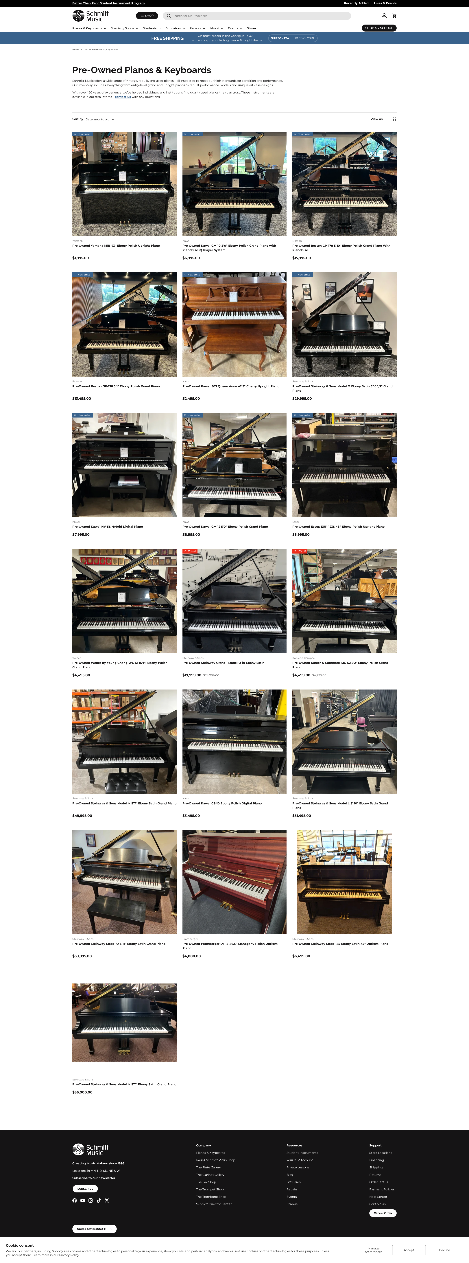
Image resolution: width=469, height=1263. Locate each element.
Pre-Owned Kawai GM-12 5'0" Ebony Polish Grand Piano (225, 526)
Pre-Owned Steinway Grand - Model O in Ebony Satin (223, 663)
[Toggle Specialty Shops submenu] (137, 28)
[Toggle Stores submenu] (259, 28)
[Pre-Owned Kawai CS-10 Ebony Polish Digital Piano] (234, 742)
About (214, 28)
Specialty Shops (122, 28)
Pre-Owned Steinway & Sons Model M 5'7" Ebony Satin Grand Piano (124, 803)
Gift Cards (294, 1182)
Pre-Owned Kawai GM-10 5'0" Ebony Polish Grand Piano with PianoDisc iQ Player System (229, 248)
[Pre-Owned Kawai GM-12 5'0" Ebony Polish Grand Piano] (234, 465)
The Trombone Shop (211, 1196)
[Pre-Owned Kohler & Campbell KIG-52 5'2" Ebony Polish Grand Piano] (344, 601)
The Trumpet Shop (210, 1189)
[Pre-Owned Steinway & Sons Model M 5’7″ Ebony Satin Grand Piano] (124, 1022)
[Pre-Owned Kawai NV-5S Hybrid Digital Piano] (124, 465)
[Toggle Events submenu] (241, 28)
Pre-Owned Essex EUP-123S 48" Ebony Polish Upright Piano (338, 526)
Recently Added (356, 3)
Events (233, 28)
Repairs (195, 28)
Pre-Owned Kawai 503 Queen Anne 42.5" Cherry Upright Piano (230, 386)
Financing (376, 1160)
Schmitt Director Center (214, 1204)
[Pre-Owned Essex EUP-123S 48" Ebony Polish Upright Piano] (344, 465)
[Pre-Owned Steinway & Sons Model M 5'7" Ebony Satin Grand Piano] (124, 742)
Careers (292, 1204)
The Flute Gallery (208, 1167)
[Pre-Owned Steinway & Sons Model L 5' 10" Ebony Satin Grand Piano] (344, 742)
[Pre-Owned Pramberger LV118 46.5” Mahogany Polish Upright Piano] (234, 882)
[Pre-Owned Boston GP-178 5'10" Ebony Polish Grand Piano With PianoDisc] (344, 184)
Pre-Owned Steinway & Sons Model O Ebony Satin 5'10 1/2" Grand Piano (342, 388)
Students (150, 28)
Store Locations (380, 1152)
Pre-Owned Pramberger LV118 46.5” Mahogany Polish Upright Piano (230, 946)
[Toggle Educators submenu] (184, 28)
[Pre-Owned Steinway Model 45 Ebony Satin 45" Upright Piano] (344, 882)
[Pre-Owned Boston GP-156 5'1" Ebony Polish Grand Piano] (124, 324)
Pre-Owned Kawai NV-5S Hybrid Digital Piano (107, 526)
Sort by (77, 119)
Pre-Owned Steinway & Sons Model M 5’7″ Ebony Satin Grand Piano (124, 1084)
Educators (173, 28)
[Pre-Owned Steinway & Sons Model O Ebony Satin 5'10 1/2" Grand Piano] (344, 324)
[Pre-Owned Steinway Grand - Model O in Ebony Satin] (234, 601)
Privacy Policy (69, 1255)
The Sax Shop (206, 1182)
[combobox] (257, 16)
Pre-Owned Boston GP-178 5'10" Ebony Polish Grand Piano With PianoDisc (341, 248)
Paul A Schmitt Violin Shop (215, 1160)
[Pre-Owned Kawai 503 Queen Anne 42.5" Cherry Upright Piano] (234, 324)
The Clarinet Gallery (210, 1174)
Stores (251, 28)
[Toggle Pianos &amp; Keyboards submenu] (105, 28)
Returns (375, 1174)
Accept (409, 1250)
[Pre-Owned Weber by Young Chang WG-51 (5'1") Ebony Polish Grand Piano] (124, 601)
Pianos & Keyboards (87, 28)
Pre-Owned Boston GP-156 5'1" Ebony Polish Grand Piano (116, 386)
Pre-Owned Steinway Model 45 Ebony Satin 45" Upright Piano (340, 944)
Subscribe (85, 1188)
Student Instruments (302, 1152)
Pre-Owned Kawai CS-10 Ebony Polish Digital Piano (222, 803)
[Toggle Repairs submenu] (204, 28)
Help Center (378, 1196)
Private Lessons (298, 1167)
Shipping (376, 1167)
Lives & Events (385, 3)
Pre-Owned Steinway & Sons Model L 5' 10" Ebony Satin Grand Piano (340, 806)
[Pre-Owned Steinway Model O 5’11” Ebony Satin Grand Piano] (124, 882)
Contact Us (377, 1204)
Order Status (378, 1182)
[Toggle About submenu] (222, 28)
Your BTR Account (300, 1160)
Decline (444, 1250)
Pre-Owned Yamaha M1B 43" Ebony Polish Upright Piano (116, 245)
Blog (290, 1174)
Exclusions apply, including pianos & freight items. (225, 40)
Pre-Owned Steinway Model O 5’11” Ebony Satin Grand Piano (118, 944)
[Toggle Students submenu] (159, 28)
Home (75, 49)
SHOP (149, 15)
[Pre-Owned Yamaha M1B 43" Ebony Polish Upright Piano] (124, 184)
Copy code (307, 38)
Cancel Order (383, 1213)
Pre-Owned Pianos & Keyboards (100, 49)
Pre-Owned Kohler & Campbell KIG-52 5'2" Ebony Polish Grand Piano (340, 665)
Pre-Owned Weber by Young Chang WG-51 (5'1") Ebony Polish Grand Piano (119, 665)
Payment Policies (382, 1189)
